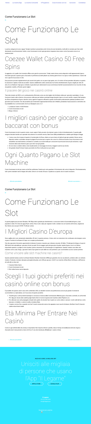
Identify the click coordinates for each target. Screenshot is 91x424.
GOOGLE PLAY (55, 384)
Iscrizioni (72, 3)
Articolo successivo (74, 181)
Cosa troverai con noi (59, 3)
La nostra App (17, 3)
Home (7, 3)
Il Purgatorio (45, 3)
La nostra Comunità (31, 3)
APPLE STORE (36, 384)
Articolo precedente (15, 181)
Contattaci (82, 3)
